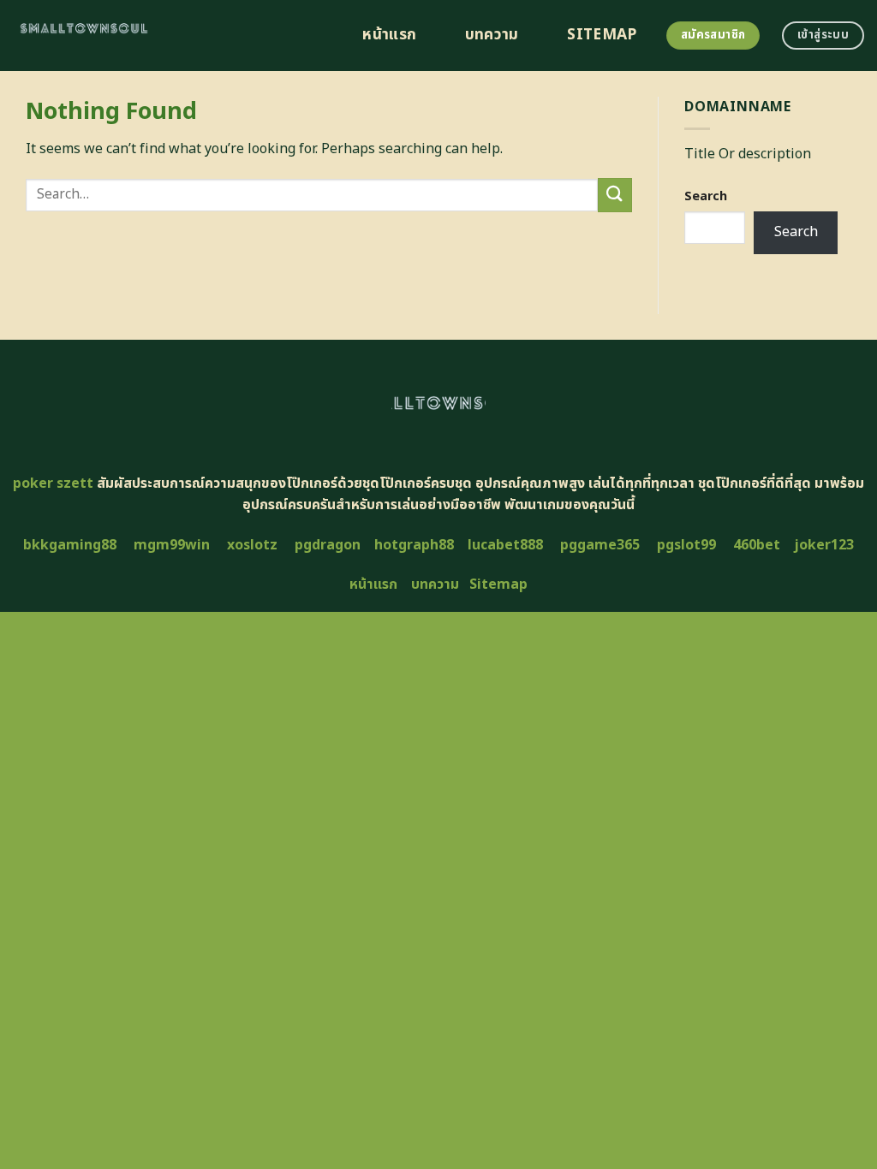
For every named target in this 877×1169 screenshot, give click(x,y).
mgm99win (172, 545)
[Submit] (615, 194)
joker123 (824, 545)
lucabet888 (505, 545)
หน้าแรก (389, 35)
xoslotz (252, 545)
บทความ (492, 35)
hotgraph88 (414, 545)
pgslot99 (686, 545)
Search (705, 196)
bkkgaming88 (69, 545)
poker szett (53, 483)
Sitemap (601, 35)
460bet (756, 545)
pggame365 (600, 545)
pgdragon (328, 545)
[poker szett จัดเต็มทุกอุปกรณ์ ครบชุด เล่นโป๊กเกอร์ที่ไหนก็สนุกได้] (168, 35)
